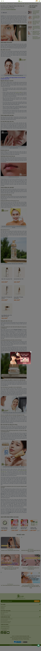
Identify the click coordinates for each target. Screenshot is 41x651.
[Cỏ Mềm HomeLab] (20, 1)
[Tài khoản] (38, 1)
